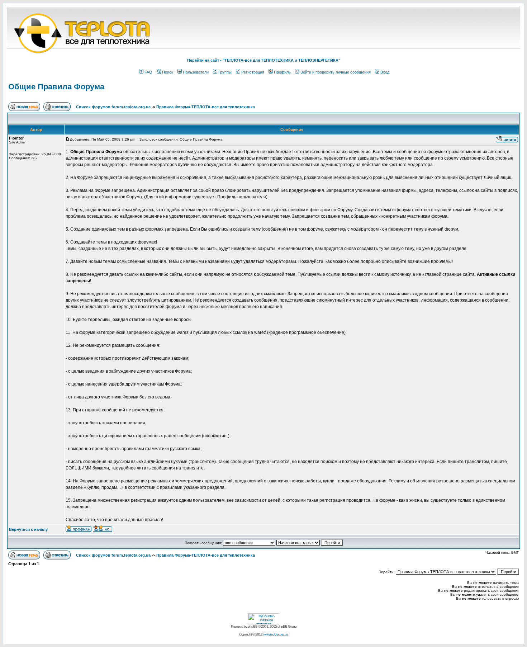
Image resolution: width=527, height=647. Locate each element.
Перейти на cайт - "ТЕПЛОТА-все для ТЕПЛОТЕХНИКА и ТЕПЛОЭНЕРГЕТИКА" (263, 60)
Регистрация (252, 72)
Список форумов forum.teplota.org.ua (113, 107)
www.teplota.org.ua (275, 634)
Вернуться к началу (28, 529)
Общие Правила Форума (56, 86)
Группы (225, 72)
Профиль (282, 72)
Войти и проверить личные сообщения (335, 72)
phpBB (252, 626)
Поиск (167, 72)
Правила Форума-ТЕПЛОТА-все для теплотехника (205, 107)
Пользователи (196, 72)
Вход (384, 72)
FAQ (148, 72)
